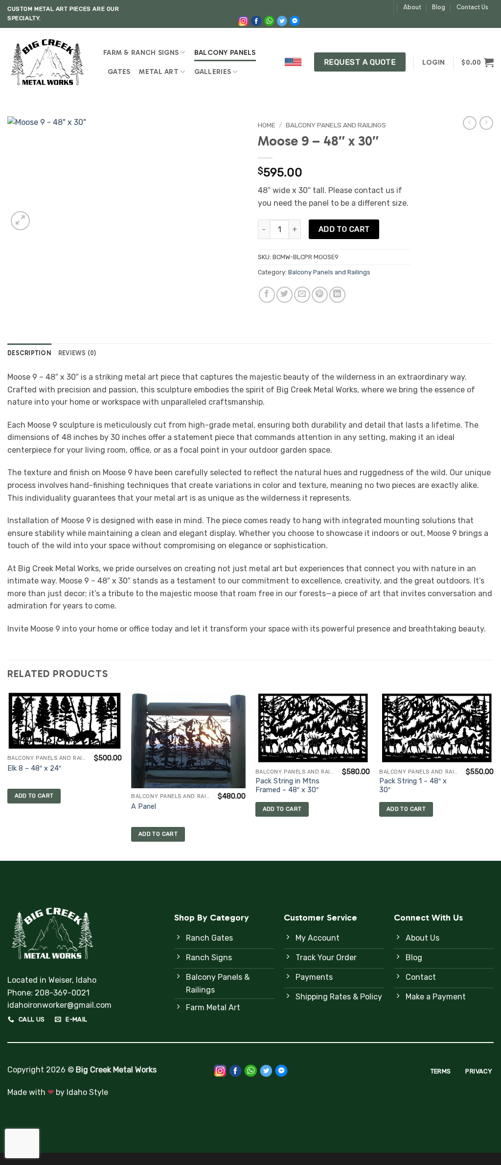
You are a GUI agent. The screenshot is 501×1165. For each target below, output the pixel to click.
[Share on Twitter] (284, 295)
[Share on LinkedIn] (337, 295)
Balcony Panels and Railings (336, 125)
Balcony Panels (225, 52)
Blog (438, 7)
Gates (119, 71)
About (412, 7)
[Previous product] (486, 123)
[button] (433, 62)
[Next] (493, 775)
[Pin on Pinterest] (320, 295)
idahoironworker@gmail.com (59, 1005)
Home (266, 125)
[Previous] (7, 775)
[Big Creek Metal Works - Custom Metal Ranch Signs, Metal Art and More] (48, 62)
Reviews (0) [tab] (77, 353)
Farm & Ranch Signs (141, 52)
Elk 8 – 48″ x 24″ (34, 768)
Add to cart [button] (34, 795)
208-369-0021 (62, 992)
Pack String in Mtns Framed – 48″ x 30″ (287, 786)
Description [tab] (29, 353)
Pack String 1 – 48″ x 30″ (413, 786)
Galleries (212, 71)
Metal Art (159, 71)
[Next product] (470, 123)
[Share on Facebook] (267, 295)
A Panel (143, 806)
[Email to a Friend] (302, 295)
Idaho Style (87, 1092)
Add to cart (344, 229)
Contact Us (472, 7)
